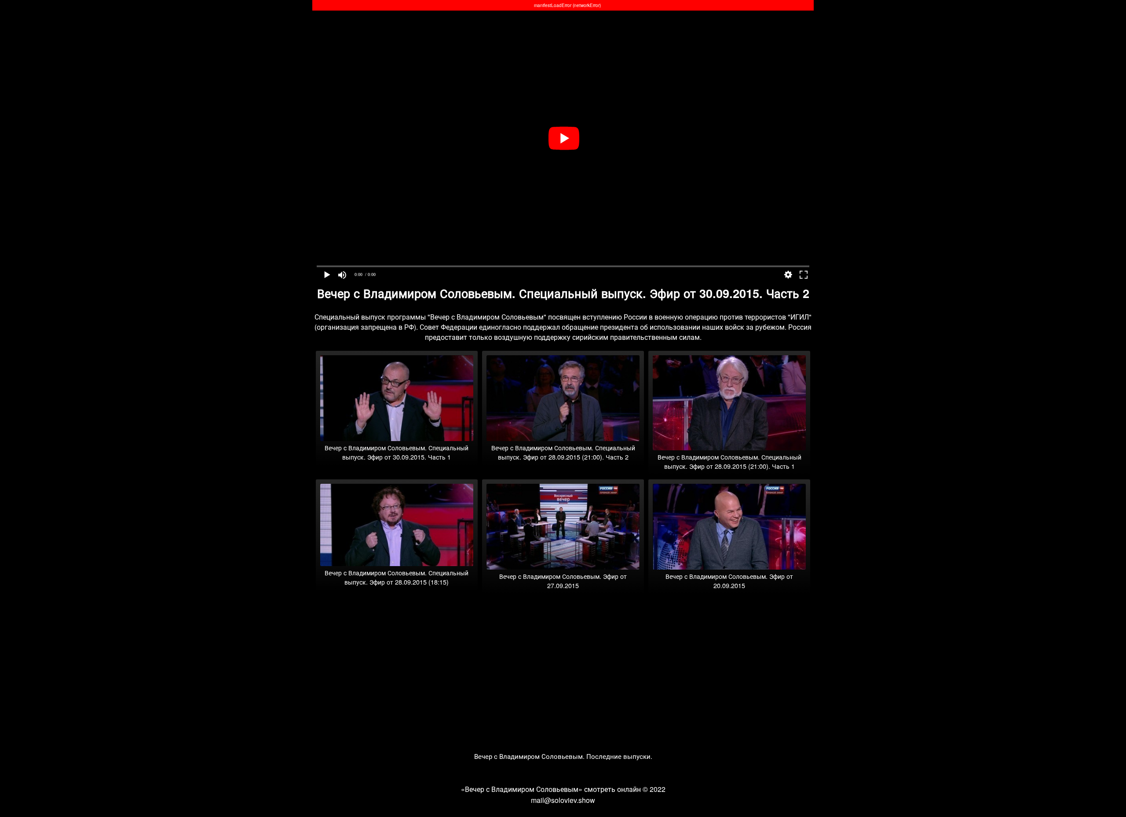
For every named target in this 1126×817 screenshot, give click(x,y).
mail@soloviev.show (563, 800)
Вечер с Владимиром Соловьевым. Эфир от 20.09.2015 (729, 580)
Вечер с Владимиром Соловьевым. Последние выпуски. (563, 756)
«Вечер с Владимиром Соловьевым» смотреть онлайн (551, 789)
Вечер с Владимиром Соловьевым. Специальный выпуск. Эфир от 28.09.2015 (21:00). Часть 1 (729, 461)
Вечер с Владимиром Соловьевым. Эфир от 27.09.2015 (563, 580)
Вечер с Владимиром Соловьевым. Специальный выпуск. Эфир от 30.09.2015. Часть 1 (396, 452)
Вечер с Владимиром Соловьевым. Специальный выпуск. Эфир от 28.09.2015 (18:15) (396, 577)
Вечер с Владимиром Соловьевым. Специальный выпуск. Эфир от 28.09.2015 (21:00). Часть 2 (563, 452)
